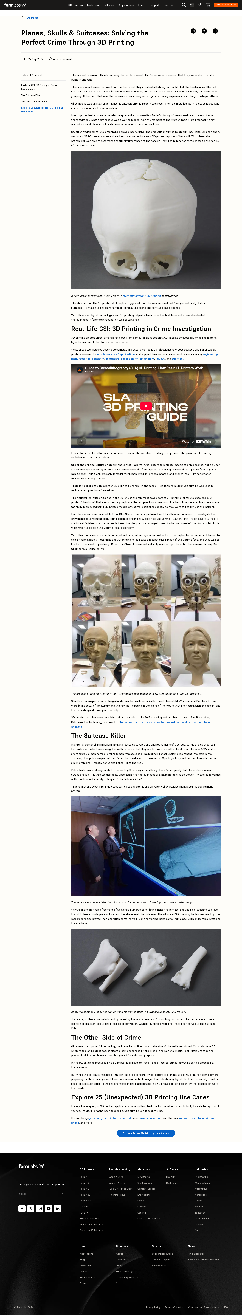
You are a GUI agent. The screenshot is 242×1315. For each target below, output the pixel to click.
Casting (141, 1212)
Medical (141, 1206)
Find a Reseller (226, 5)
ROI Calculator (87, 1277)
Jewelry (199, 1224)
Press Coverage (124, 1271)
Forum (83, 1283)
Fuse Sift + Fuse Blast (120, 1188)
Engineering (144, 1194)
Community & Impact (127, 1277)
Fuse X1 (84, 1206)
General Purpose (146, 1188)
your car (94, 1118)
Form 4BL (85, 1194)
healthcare (112, 358)
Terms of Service (174, 1307)
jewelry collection (149, 1118)
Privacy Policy (153, 1307)
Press (119, 1265)
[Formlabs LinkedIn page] (57, 1208)
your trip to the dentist (116, 1118)
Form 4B (84, 1182)
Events (83, 1271)
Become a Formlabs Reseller (203, 1259)
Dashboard (172, 1182)
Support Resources (162, 1253)
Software (108, 5)
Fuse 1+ (84, 1212)
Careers (120, 1259)
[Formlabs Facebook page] (22, 1208)
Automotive (201, 1188)
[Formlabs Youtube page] (48, 1208)
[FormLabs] (15, 5)
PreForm (170, 1176)
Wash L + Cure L (118, 1182)
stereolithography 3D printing (142, 296)
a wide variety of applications (116, 354)
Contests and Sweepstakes (203, 1307)
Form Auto (85, 1200)
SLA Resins (143, 1176)
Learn (141, 5)
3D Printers (75, 5)
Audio (198, 1230)
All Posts (32, 17)
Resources (85, 1265)
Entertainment (202, 1218)
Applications (126, 5)
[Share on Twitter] (204, 31)
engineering (210, 354)
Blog (82, 1259)
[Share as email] (215, 31)
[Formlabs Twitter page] (30, 1208)
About (119, 1253)
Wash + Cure (116, 1176)
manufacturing (81, 358)
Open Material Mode (148, 1218)
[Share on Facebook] (193, 31)
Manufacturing (203, 1182)
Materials (93, 5)
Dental (141, 1200)
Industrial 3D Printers (91, 1224)
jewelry (160, 358)
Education (200, 1212)
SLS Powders (144, 1182)
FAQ (226, 1307)
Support (154, 5)
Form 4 (84, 1176)
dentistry (98, 358)
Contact (169, 5)
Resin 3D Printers (89, 1218)
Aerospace (201, 1194)
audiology (178, 358)
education (127, 358)
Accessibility (159, 1265)
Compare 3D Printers (91, 1230)
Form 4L (84, 1188)
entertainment (144, 358)
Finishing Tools (117, 1194)
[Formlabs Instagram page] (39, 1208)
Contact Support (161, 1259)
